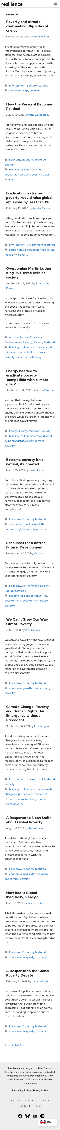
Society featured (37, 85)
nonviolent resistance (32, 352)
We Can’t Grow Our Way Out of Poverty (27, 621)
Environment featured (41, 244)
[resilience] (12, 3)
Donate (44, 1100)
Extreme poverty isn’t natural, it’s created (24, 461)
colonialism (16, 524)
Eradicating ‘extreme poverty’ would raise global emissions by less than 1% (29, 197)
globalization (26, 529)
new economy (42, 688)
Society (9, 164)
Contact (30, 1100)
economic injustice (17, 174)
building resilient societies (25, 169)
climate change (18, 90)
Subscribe (26, 1105)
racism (20, 357)
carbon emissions (20, 249)
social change (34, 357)
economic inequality (22, 874)
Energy (13, 431)
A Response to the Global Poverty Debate (27, 973)
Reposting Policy (21, 1090)
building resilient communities (28, 595)
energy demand (34, 441)
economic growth (20, 688)
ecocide (48, 347)
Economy (15, 159)
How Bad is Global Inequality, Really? (22, 894)
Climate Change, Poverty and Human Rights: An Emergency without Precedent (27, 713)
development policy (35, 600)
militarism (11, 352)
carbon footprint (43, 249)
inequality (11, 254)
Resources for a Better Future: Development (25, 545)
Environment (17, 85)
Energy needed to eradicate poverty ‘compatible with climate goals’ (27, 377)
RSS (38, 1105)
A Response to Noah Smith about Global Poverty (29, 819)
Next (20, 1045)
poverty (35, 90)
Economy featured (34, 159)
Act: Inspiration (19, 337)
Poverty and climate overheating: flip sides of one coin (27, 26)
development (13, 600)
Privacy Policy (40, 1090)
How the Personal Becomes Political (29, 106)
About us (14, 1100)
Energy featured (29, 431)
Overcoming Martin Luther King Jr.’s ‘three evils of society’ (28, 272)
